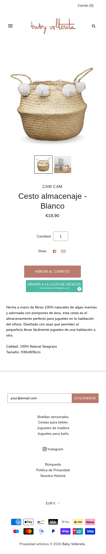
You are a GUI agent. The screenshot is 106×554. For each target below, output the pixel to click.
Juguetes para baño (53, 434)
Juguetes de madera (53, 428)
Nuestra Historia (53, 476)
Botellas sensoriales (53, 417)
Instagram (55, 449)
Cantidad (44, 236)
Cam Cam (52, 187)
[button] (54, 286)
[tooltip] (79, 288)
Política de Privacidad (53, 470)
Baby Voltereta (73, 544)
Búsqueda (53, 464)
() (86, 5)
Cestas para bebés (53, 422)
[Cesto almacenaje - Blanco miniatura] (43, 164)
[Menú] (10, 26)
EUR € (50, 503)
